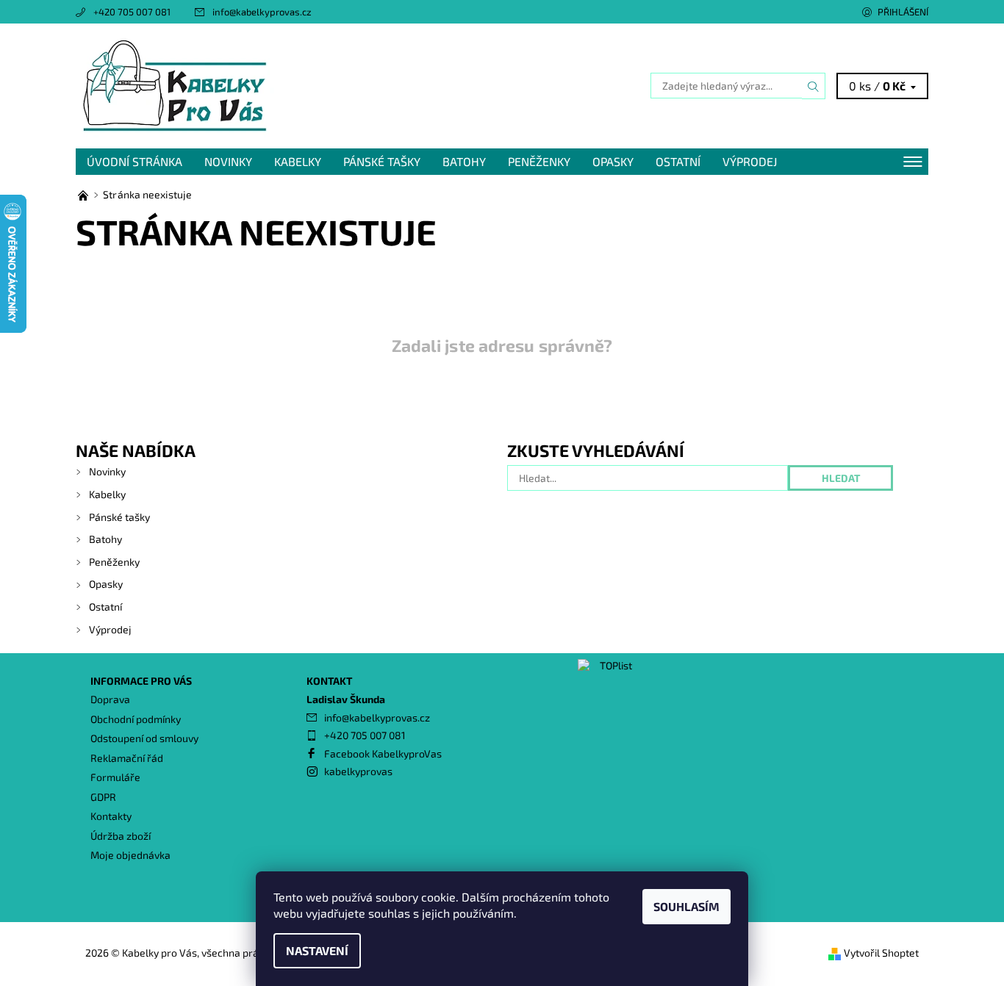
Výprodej (749, 161)
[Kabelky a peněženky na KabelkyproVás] (84, 194)
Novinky (228, 161)
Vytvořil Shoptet (881, 952)
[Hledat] (813, 86)
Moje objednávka (130, 855)
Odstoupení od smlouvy (144, 738)
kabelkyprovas (358, 771)
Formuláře (115, 777)
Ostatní (678, 161)
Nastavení (317, 950)
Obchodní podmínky (135, 719)
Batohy (464, 161)
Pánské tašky (381, 161)
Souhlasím (686, 906)
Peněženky (539, 161)
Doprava (110, 699)
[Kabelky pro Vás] (175, 84)
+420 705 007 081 (132, 12)
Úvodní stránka (134, 161)
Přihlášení (903, 12)
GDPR (103, 797)
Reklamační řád (126, 758)
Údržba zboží (120, 836)
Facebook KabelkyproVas (383, 753)
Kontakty (111, 816)
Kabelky (297, 161)
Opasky (613, 161)
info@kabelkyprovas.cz (262, 12)
